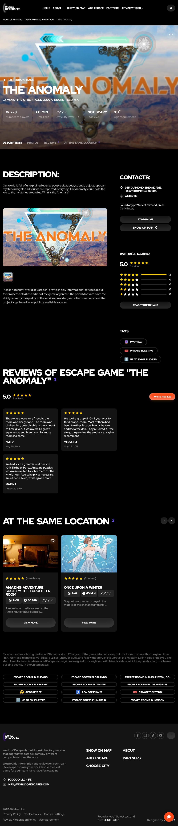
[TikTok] (152, 735)
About (57, 8)
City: (131, 8)
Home (46, 8)
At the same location (82, 143)
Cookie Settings (54, 814)
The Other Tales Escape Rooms (40, 100)
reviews (135, 266)
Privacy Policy (12, 814)
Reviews (51, 143)
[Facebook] (137, 735)
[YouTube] (160, 735)
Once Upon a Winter (83, 587)
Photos (32, 143)
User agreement (49, 819)
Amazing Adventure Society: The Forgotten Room (28, 591)
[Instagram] (145, 735)
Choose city (97, 765)
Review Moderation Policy (19, 819)
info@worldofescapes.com (28, 784)
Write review (162, 396)
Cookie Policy (32, 814)
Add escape (96, 8)
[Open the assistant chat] (169, 817)
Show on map (76, 8)
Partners (112, 8)
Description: (12, 143)
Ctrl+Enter (126, 208)
